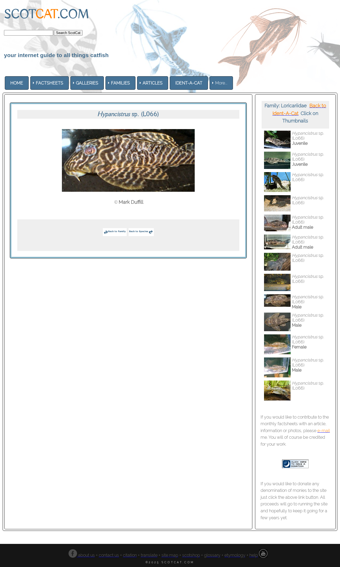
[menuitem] (17, 83)
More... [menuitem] (221, 83)
